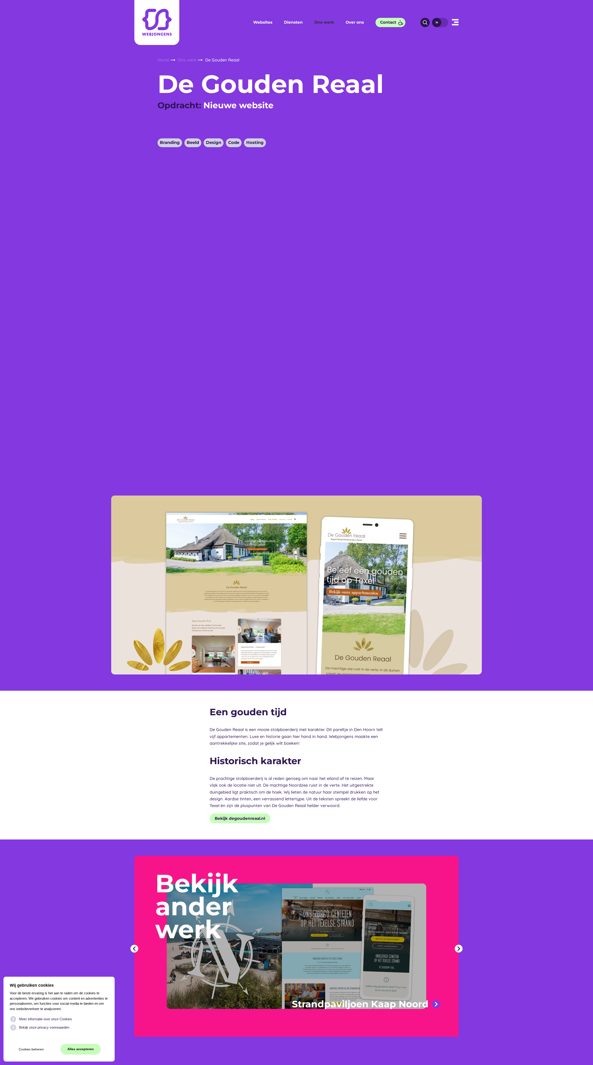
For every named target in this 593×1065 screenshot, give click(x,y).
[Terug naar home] (156, 22)
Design (213, 142)
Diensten (293, 22)
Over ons (355, 22)
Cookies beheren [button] (31, 1049)
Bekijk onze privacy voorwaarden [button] (44, 1027)
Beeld (193, 142)
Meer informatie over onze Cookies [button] (45, 1019)
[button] (455, 22)
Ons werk (324, 22)
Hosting (255, 142)
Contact (388, 22)
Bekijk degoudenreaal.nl (240, 818)
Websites (262, 22)
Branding (170, 142)
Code (233, 142)
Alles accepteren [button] (80, 1049)
